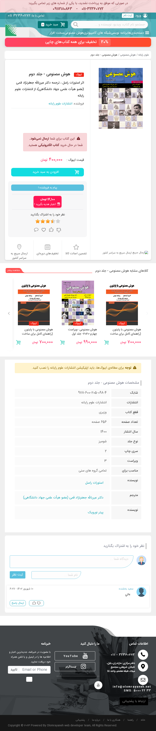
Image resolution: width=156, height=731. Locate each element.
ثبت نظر (17, 575)
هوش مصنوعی (73, 33)
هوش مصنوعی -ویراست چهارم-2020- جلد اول (82, 332)
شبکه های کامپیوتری (97, 33)
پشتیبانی (80, 720)
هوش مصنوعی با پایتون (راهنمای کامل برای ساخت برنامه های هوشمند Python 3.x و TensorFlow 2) (124, 336)
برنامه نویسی (119, 33)
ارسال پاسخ (18, 603)
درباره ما (96, 720)
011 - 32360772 (123, 655)
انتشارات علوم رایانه (60, 104)
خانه (143, 720)
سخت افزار (57, 33)
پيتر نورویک (95, 512)
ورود (138, 15)
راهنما (131, 720)
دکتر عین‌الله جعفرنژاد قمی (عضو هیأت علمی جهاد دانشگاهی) (63, 497)
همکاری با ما (113, 720)
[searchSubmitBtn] (76, 24)
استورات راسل (94, 483)
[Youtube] (98, 685)
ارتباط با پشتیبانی (133, 701)
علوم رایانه (143, 55)
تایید (14, 669)
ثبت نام (128, 15)
